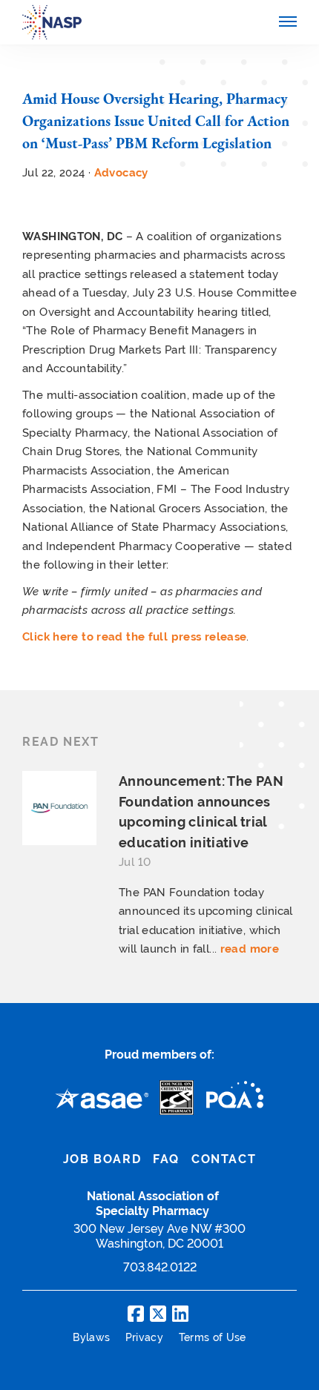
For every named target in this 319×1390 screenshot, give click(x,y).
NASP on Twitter (158, 1313)
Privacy (146, 1337)
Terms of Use (212, 1337)
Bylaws (93, 1337)
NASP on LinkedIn (180, 1313)
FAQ (166, 1159)
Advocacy (121, 172)
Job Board (102, 1159)
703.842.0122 (160, 1267)
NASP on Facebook (136, 1313)
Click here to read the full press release (134, 636)
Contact (223, 1159)
